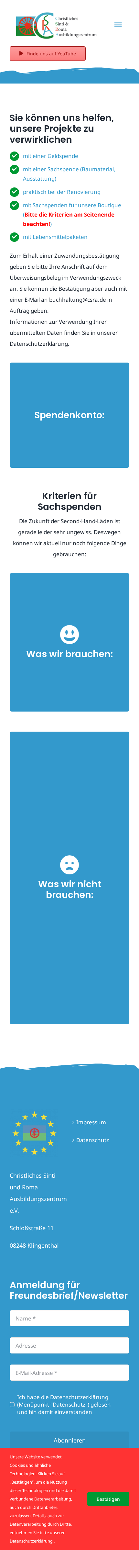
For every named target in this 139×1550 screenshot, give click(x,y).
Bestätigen (108, 1499)
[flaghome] (34, 1111)
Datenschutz (92, 1140)
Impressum (91, 1122)
